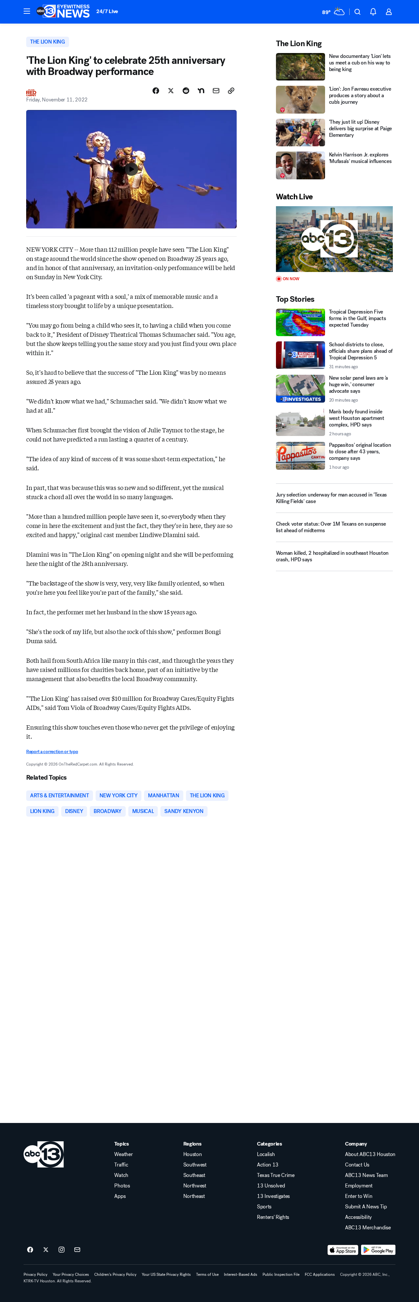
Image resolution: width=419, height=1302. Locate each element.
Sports (264, 1206)
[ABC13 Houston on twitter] (45, 1250)
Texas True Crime (276, 1175)
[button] (27, 11)
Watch (121, 1175)
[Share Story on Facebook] (155, 90)
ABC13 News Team (366, 1175)
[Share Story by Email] (216, 90)
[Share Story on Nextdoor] (201, 90)
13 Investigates (273, 1196)
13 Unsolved (271, 1185)
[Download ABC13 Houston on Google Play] (378, 1250)
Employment (359, 1185)
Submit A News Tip (366, 1206)
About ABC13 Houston (370, 1154)
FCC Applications (320, 1274)
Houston (192, 1154)
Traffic (121, 1164)
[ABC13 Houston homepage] (63, 12)
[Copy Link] (231, 90)
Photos (122, 1185)
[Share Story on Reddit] (185, 90)
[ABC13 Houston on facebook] (30, 1250)
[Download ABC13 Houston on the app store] (343, 1250)
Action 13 (268, 1164)
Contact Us (357, 1164)
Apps (119, 1196)
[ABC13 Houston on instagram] (61, 1250)
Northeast (194, 1196)
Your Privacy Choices (71, 1274)
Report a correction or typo (52, 752)
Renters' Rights (273, 1217)
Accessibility (358, 1217)
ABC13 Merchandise (368, 1227)
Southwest (195, 1164)
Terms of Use (207, 1274)
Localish (266, 1154)
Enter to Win (358, 1196)
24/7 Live (107, 11)
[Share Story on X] (170, 90)
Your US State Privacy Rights (166, 1274)
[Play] (334, 239)
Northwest (194, 1185)
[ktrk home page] (44, 1154)
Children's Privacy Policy (115, 1274)
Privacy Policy (35, 1274)
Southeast (194, 1175)
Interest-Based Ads (240, 1274)
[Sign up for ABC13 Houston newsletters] (77, 1250)
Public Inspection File (281, 1274)
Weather (123, 1154)
